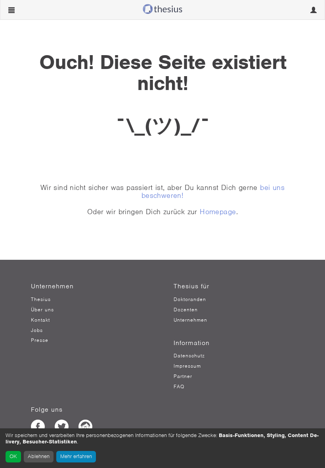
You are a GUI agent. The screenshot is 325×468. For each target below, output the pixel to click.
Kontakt (40, 320)
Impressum (187, 366)
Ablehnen (39, 456)
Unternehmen (190, 320)
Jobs (37, 330)
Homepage (218, 211)
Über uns (42, 310)
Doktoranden (190, 299)
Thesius (41, 299)
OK (13, 456)
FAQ (179, 387)
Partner (183, 376)
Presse (39, 340)
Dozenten (186, 310)
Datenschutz (189, 356)
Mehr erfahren (76, 456)
